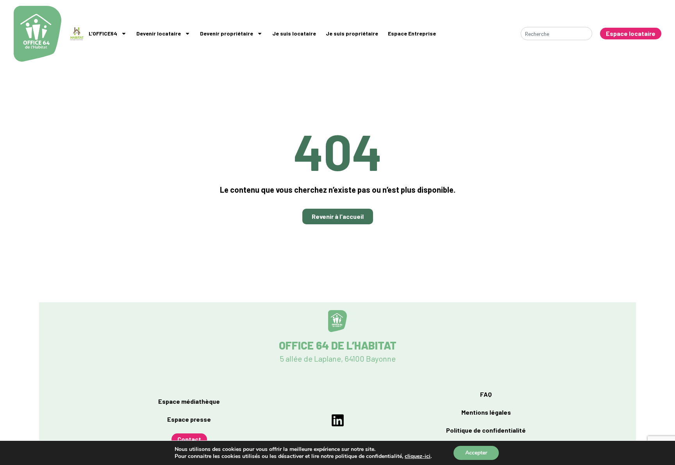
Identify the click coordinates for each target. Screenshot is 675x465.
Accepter (476, 452)
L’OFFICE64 (103, 33)
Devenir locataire (158, 33)
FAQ (486, 394)
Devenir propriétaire (226, 33)
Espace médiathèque (189, 401)
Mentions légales (486, 412)
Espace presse (189, 419)
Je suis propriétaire (352, 33)
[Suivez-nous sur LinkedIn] (338, 420)
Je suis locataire (294, 33)
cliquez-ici (417, 456)
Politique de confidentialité (486, 430)
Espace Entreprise (412, 33)
